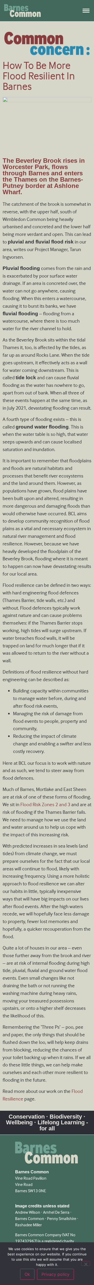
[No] (85, 1263)
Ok (27, 1274)
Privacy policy (55, 1274)
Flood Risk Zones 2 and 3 (45, 804)
